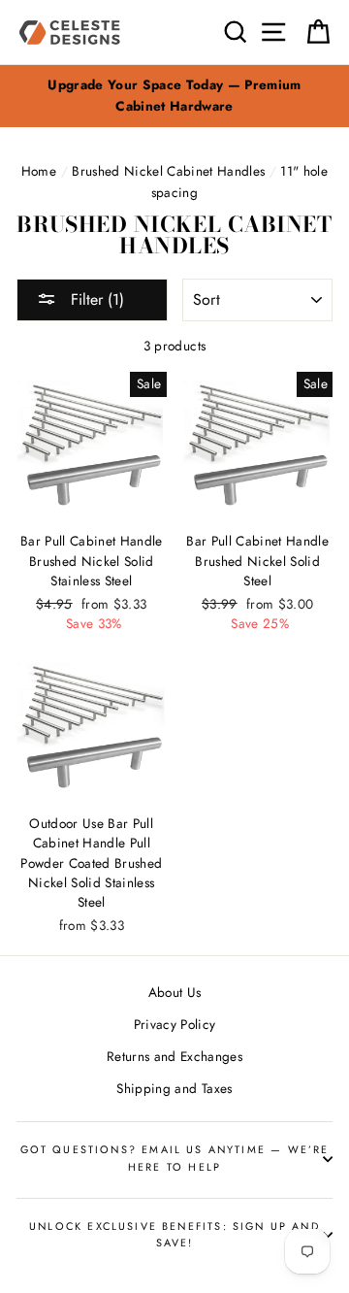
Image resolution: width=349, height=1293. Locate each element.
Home (38, 171)
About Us (175, 992)
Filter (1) (95, 299)
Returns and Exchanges (174, 1056)
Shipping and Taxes (174, 1088)
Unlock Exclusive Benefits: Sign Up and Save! (174, 1234)
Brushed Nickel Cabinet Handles (168, 171)
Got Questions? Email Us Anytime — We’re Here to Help (175, 1158)
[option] (174, 96)
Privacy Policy (175, 1024)
